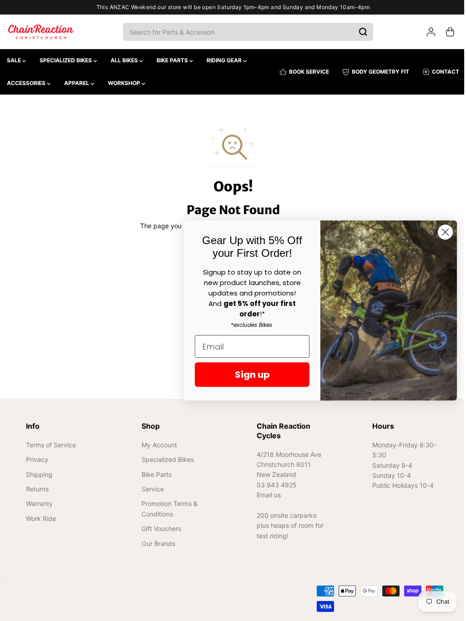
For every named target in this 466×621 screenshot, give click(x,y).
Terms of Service (51, 445)
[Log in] (426, 32)
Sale (14, 60)
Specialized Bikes (66, 60)
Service (151, 489)
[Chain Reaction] (41, 32)
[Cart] (445, 32)
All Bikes (125, 60)
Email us (266, 495)
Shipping (39, 474)
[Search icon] (361, 32)
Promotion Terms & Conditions (168, 508)
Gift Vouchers (160, 528)
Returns (37, 489)
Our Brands (157, 543)
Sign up (247, 374)
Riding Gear (225, 60)
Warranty (39, 503)
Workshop (125, 83)
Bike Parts (173, 60)
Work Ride (41, 518)
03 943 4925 (274, 485)
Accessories (27, 83)
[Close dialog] (441, 232)
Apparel (77, 83)
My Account (158, 445)
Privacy (37, 459)
